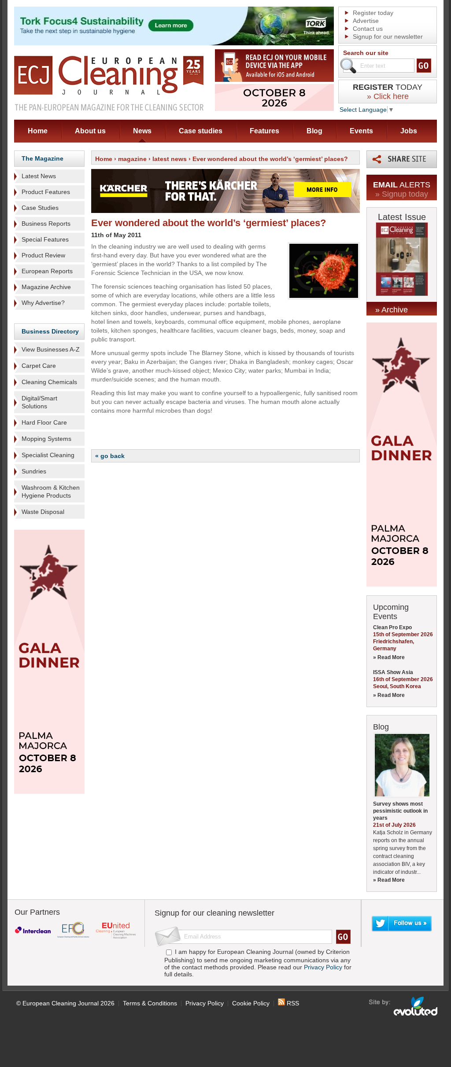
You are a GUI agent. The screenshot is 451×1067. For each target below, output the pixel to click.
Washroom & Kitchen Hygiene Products (51, 491)
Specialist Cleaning (48, 454)
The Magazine (42, 158)
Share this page (401, 159)
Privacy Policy (323, 967)
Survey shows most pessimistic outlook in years (400, 811)
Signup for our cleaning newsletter (214, 913)
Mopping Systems (46, 438)
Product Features (46, 191)
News (142, 131)
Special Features (45, 239)
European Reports (47, 271)
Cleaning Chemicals (49, 381)
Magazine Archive (46, 286)
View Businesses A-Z (51, 349)
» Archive (391, 309)
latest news (169, 158)
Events (361, 131)
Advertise (366, 20)
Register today (373, 12)
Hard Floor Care (44, 422)
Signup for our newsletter (388, 36)
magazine (132, 158)
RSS (292, 1003)
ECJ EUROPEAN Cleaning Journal (108, 83)
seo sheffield (404, 1006)
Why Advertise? (43, 302)
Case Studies (40, 207)
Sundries (34, 471)
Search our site (365, 52)
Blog (314, 131)
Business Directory (50, 331)
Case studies (200, 131)
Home (38, 131)
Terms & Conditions (150, 1003)
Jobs (408, 131)
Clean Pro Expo (392, 627)
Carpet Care (39, 365)
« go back (110, 455)
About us (90, 131)
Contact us (368, 28)
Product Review (43, 255)
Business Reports (46, 223)
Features (264, 131)
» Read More (389, 657)
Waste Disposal (43, 511)
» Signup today (401, 194)
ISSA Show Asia (393, 672)
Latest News (39, 176)
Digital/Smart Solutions (39, 402)
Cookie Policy (251, 1003)
